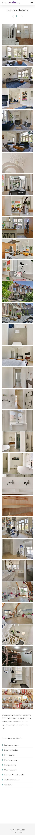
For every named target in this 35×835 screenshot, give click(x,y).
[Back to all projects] (17, 16)
